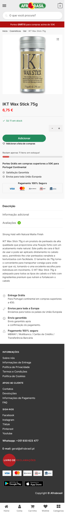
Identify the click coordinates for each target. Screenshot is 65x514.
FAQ (4, 402)
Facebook (8, 415)
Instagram (8, 419)
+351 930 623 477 (27, 440)
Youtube (7, 433)
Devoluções (9, 393)
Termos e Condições (14, 371)
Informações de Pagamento (18, 398)
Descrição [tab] (8, 206)
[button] (57, 39)
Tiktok (6, 424)
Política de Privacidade (16, 367)
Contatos (7, 388)
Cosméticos (15, 31)
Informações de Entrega (16, 362)
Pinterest (7, 428)
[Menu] (7, 5)
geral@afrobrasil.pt (23, 448)
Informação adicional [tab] (15, 214)
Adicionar (24, 138)
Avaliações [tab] (11, 222)
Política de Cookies (13, 376)
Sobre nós (8, 358)
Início (5, 31)
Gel (24, 31)
